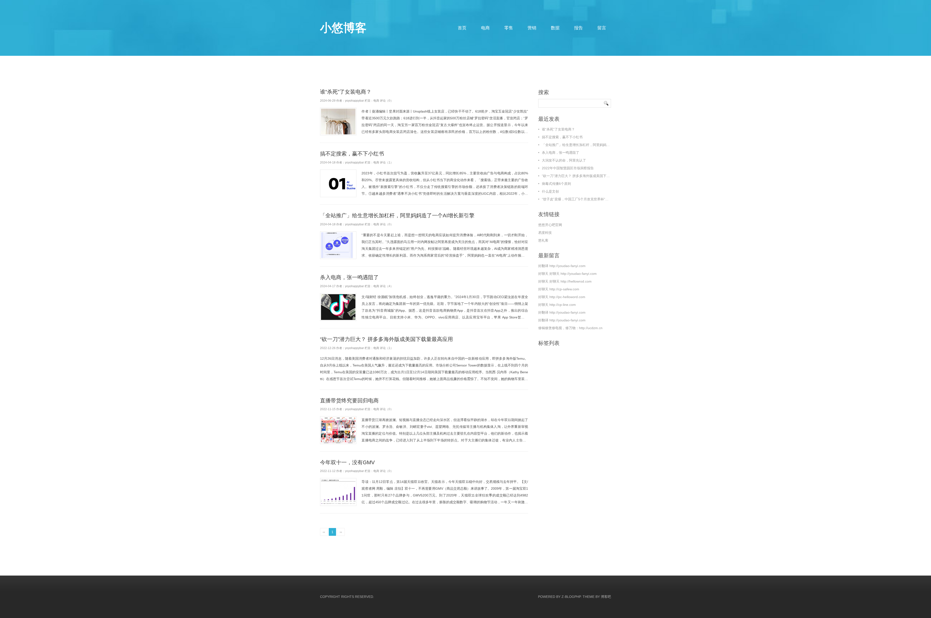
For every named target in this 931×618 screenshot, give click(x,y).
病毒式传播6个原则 (556, 184)
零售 (508, 27)
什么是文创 (550, 191)
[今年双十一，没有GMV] (338, 492)
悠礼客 (543, 240)
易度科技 (545, 233)
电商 (485, 27)
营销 (532, 27)
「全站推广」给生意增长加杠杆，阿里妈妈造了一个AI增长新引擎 (397, 215)
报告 (578, 27)
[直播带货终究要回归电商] (338, 430)
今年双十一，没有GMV (347, 462)
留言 (601, 27)
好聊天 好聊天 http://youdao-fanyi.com (567, 274)
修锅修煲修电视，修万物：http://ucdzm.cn (570, 328)
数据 (555, 27)
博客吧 (606, 597)
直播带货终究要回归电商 (349, 401)
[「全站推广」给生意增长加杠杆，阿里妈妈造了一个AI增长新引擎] (338, 245)
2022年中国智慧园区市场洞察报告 (568, 168)
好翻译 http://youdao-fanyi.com (562, 266)
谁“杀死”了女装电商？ (345, 92)
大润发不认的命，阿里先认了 (564, 160)
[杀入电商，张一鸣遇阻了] (338, 307)
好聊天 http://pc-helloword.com (561, 297)
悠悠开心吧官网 (550, 225)
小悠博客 (343, 27)
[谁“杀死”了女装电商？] (338, 122)
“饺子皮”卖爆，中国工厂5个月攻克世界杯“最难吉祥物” (582, 199)
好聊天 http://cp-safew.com (558, 289)
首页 (462, 27)
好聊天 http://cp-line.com (557, 305)
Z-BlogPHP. (572, 597)
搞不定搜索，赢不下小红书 (352, 154)
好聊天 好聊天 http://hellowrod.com (565, 281)
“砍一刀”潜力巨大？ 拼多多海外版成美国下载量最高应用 (386, 339)
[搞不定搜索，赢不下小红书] (338, 183)
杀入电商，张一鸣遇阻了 (349, 277)
